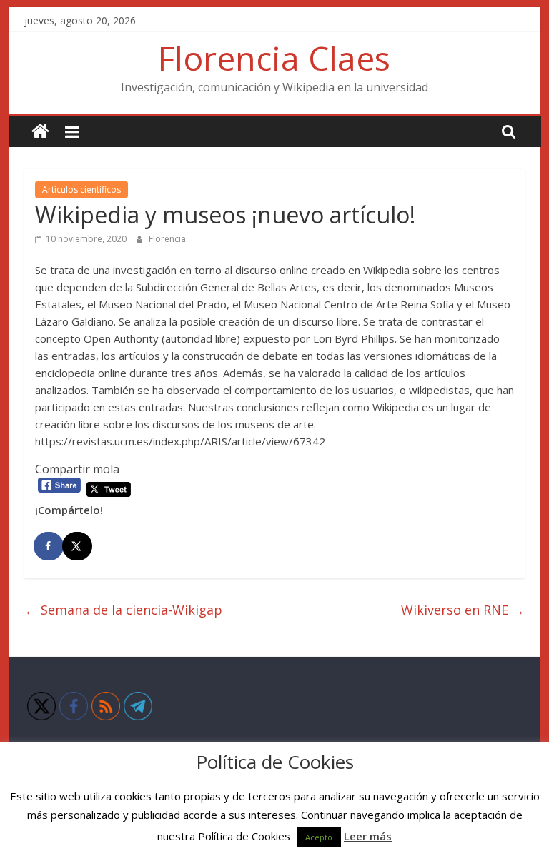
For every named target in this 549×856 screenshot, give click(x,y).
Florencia (167, 239)
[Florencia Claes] (40, 131)
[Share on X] (78, 546)
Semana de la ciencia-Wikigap (123, 609)
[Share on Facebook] (49, 546)
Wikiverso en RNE (463, 609)
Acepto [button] (318, 837)
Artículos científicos (81, 189)
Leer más (368, 836)
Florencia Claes (274, 58)
